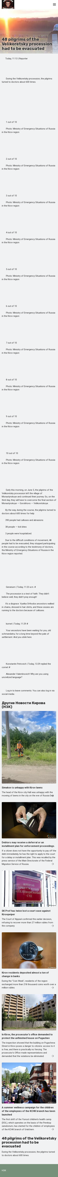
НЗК (4, 1170)
